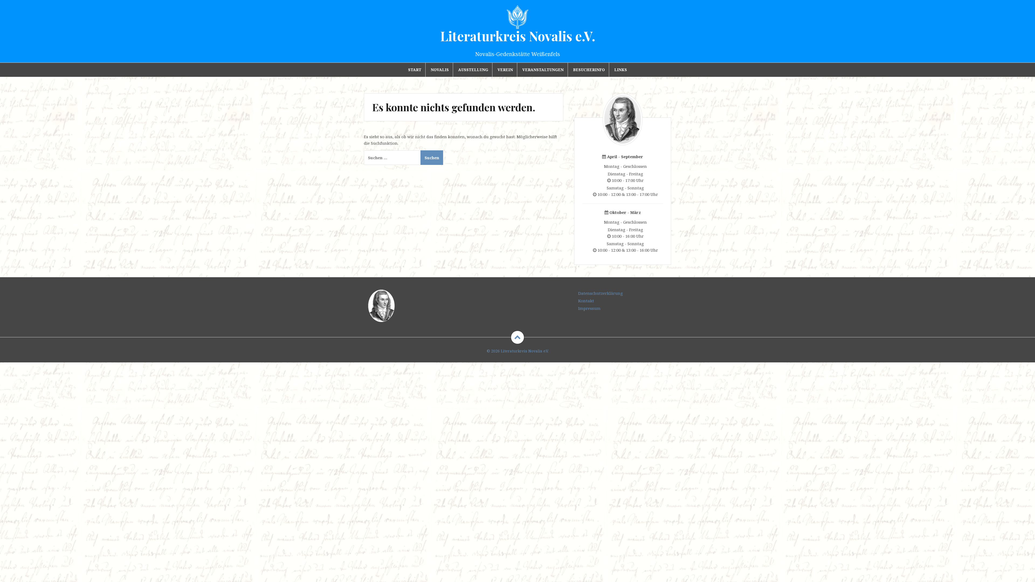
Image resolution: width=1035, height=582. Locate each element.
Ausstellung (473, 69)
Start (414, 69)
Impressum (589, 308)
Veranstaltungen (543, 69)
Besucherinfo (589, 69)
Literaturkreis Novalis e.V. (517, 35)
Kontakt (586, 300)
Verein (505, 69)
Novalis (440, 69)
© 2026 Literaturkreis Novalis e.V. (517, 351)
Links (620, 69)
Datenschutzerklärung (600, 293)
